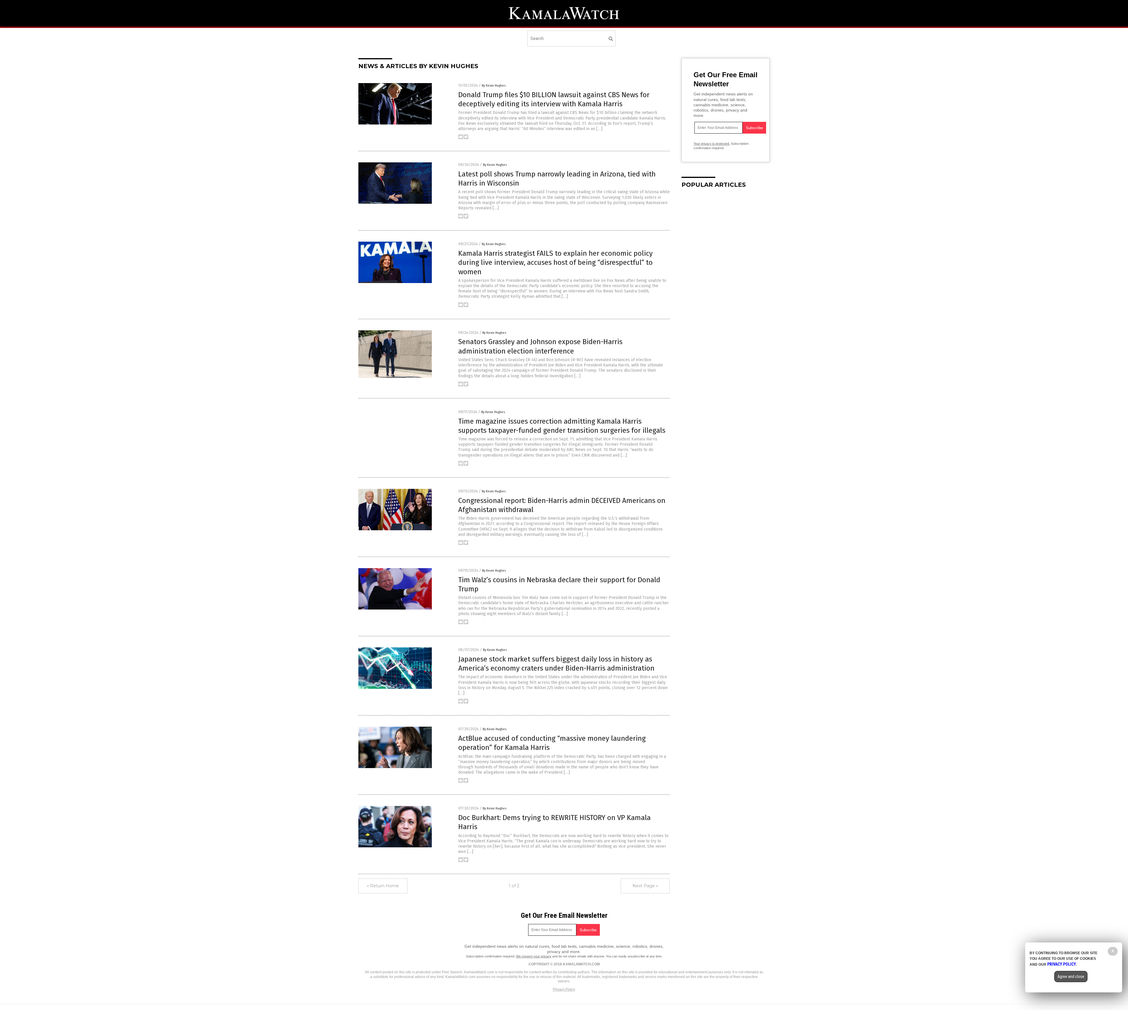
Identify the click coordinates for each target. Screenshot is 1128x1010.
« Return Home (383, 885)
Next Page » (645, 885)
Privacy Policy (564, 989)
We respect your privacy (533, 956)
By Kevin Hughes (494, 85)
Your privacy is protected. (712, 143)
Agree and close (1071, 976)
